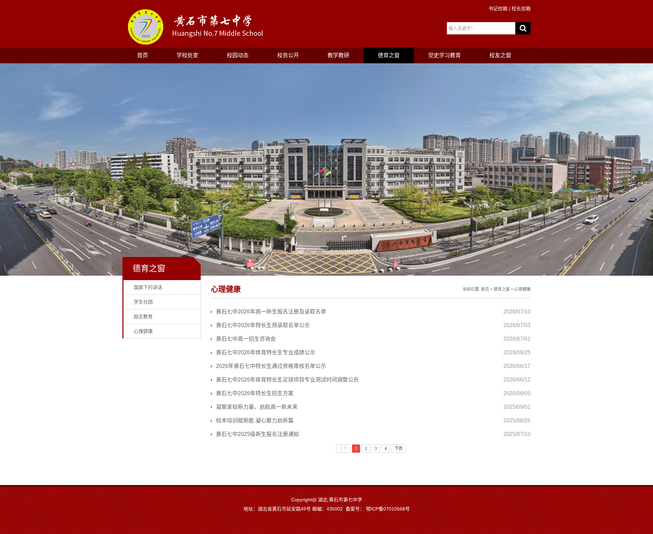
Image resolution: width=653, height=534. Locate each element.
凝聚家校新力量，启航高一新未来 (257, 407)
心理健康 (143, 331)
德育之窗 (389, 55)
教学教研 (338, 55)
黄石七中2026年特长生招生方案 (255, 393)
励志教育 (143, 316)
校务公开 (288, 55)
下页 (399, 448)
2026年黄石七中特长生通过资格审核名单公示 (271, 366)
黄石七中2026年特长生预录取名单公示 (263, 325)
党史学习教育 (444, 55)
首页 (142, 55)
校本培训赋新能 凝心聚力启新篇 (255, 420)
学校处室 (187, 55)
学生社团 (143, 302)
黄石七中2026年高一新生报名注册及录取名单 (271, 311)
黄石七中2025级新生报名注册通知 (257, 434)
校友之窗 (500, 55)
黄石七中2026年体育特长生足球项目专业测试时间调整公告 (287, 380)
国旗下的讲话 (148, 287)
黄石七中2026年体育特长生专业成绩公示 (265, 352)
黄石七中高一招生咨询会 (246, 339)
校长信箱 (521, 8)
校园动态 (238, 55)
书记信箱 (497, 8)
